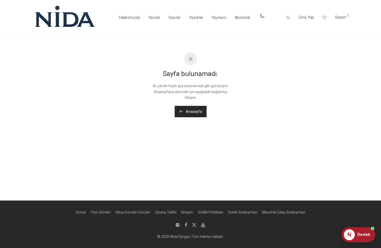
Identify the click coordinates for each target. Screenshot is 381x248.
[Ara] (288, 17)
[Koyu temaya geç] (262, 15)
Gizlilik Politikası (210, 212)
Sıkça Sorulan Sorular (132, 212)
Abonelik (242, 17)
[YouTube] (203, 225)
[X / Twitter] (194, 225)
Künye (81, 212)
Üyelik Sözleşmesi (242, 212)
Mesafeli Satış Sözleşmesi (283, 212)
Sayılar (174, 17)
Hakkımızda (129, 17)
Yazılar (154, 17)
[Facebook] (186, 225)
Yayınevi (218, 17)
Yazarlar (196, 17)
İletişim (187, 212)
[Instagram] (177, 225)
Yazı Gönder (101, 212)
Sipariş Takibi (166, 212)
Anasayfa (193, 111)
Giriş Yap (306, 17)
